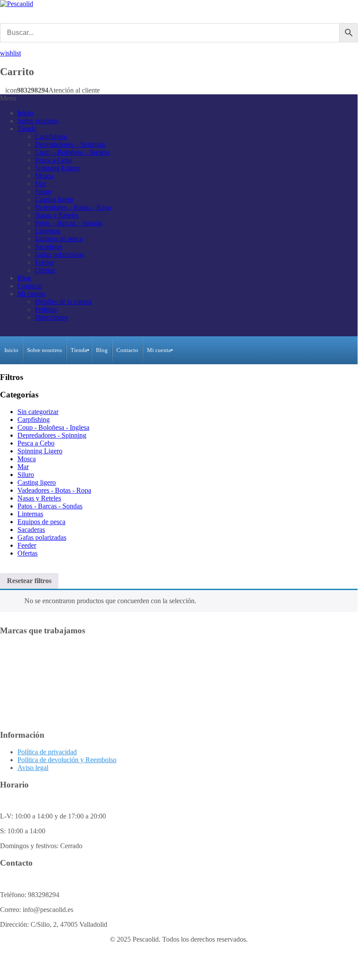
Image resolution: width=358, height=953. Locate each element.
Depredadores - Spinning (51, 435)
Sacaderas (48, 246)
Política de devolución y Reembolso (66, 759)
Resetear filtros (29, 580)
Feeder (44, 262)
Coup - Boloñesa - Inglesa (53, 427)
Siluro (43, 191)
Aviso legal (32, 767)
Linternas (48, 231)
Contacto (29, 286)
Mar (40, 183)
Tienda (26, 128)
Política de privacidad (47, 752)
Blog (24, 278)
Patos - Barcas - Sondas (49, 506)
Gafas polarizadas (59, 254)
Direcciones (51, 317)
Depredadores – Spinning (70, 144)
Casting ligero (54, 199)
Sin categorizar (37, 411)
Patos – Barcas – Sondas (68, 223)
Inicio (25, 113)
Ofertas (45, 270)
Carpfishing (51, 136)
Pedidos (46, 309)
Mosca (44, 176)
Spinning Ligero (57, 168)
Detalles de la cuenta (63, 301)
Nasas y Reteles (56, 215)
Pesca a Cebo (53, 160)
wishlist (10, 53)
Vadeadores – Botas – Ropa (73, 207)
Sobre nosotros (37, 120)
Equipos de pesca (59, 238)
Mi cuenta (31, 293)
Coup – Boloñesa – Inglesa (72, 152)
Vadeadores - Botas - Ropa (54, 490)
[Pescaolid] (16, 3)
